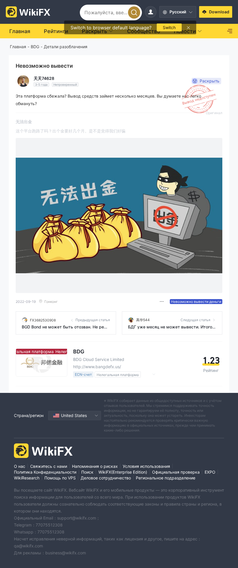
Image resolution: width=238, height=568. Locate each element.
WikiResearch (26, 477)
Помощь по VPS (60, 477)
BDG (35, 46)
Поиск (87, 472)
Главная (18, 46)
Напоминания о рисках (95, 466)
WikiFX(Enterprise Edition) (122, 472)
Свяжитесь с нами (48, 466)
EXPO (210, 472)
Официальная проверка (176, 472)
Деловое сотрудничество (106, 477)
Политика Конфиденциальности (45, 472)
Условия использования (146, 466)
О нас (19, 466)
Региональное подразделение (165, 477)
